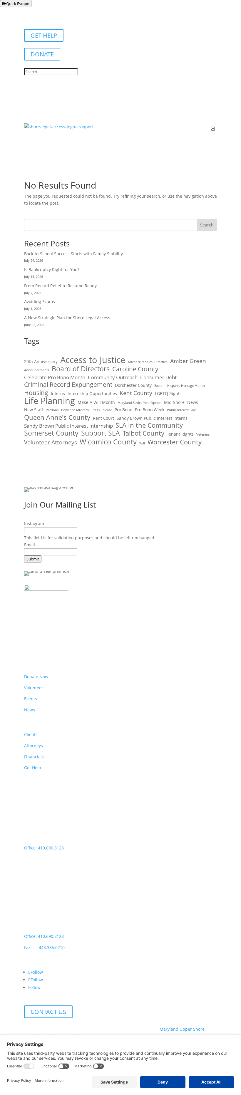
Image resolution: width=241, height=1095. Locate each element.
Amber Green (188, 361)
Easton (159, 386)
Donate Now (36, 676)
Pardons (52, 410)
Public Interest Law (181, 410)
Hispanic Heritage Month (186, 386)
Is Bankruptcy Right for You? (51, 269)
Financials (34, 757)
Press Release (102, 410)
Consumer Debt (158, 377)
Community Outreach (113, 377)
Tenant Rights (180, 434)
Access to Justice (92, 360)
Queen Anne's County (57, 417)
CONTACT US (48, 1012)
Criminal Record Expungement (68, 384)
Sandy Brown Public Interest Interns (152, 418)
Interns (58, 393)
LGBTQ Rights (168, 393)
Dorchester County (133, 385)
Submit (32, 559)
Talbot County (143, 433)
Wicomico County (108, 441)
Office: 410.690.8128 (44, 848)
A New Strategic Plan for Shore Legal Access (67, 317)
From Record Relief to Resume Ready (60, 285)
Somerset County (51, 433)
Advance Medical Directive (148, 362)
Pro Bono (123, 409)
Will (142, 443)
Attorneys (33, 745)
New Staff (33, 409)
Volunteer (33, 688)
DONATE (42, 54)
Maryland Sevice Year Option (139, 403)
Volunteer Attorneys (50, 442)
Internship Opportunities (92, 393)
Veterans (203, 434)
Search (207, 225)
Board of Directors (81, 368)
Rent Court (103, 418)
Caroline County (135, 369)
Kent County (136, 393)
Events (30, 698)
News (192, 402)
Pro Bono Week (149, 409)
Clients (31, 734)
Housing (36, 393)
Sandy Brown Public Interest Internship (68, 425)
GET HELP (44, 35)
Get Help (32, 767)
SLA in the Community (149, 425)
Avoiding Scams (39, 301)
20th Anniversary (41, 361)
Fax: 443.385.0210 (45, 947)
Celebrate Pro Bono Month (54, 377)
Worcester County (175, 442)
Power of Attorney (75, 410)
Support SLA (100, 433)
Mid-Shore (174, 402)
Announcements (36, 370)
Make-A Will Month (96, 402)
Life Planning (49, 400)
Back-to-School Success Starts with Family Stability (74, 253)
